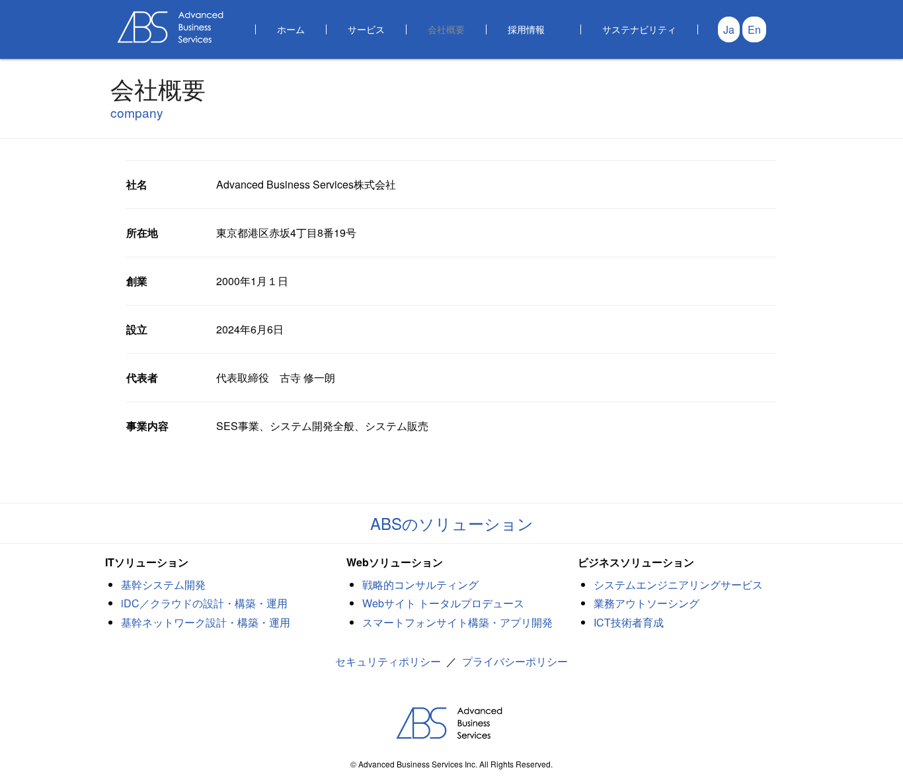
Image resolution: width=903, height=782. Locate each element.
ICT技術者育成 (629, 622)
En (754, 29)
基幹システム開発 (163, 584)
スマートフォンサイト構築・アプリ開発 (457, 622)
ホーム (291, 29)
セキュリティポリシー (388, 661)
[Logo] (172, 27)
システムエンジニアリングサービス (678, 584)
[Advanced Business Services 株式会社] (451, 723)
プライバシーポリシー (515, 661)
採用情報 (526, 29)
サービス (366, 29)
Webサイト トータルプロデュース (443, 603)
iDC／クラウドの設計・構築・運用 (204, 603)
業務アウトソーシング (646, 603)
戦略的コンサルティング (420, 584)
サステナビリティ (639, 29)
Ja (728, 29)
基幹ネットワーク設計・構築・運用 (205, 622)
